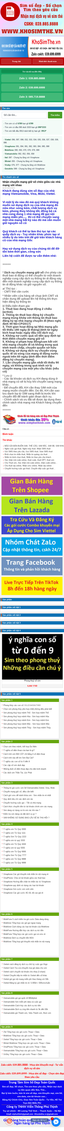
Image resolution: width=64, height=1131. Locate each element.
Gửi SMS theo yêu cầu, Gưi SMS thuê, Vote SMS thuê (29, 451)
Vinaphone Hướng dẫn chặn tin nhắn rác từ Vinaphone (27, 882)
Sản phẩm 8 (6, 993)
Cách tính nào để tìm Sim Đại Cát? (18, 758)
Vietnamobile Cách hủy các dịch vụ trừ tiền (22, 1005)
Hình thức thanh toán (48, 61)
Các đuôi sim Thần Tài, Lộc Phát (17, 773)
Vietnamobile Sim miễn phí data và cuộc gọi (22, 1002)
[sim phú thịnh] (32, 57)
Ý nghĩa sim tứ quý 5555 (14, 848)
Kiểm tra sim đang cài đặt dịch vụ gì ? (19, 814)
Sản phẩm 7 (6, 959)
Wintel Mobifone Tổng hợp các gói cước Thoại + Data (26, 1043)
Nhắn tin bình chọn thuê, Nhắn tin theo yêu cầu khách (28, 457)
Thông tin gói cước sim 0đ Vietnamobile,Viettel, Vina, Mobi (29, 788)
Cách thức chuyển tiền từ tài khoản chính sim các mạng (27, 806)
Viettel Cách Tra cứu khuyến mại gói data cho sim (25, 968)
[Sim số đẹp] (32, 34)
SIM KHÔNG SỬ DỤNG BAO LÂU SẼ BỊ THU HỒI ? (26, 818)
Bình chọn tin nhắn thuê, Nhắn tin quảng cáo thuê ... (27, 454)
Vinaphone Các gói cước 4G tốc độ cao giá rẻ (23, 893)
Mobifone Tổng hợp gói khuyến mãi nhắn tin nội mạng (26, 941)
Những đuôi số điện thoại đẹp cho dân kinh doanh (24, 769)
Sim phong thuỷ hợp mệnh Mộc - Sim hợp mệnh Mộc (26, 724)
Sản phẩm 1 (6, 700)
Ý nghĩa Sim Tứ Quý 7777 (14, 855)
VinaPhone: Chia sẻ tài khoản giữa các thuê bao (24, 878)
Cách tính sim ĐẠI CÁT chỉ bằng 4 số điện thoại (24, 754)
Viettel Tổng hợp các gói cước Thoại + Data (22, 1039)
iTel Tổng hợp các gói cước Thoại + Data (21, 1032)
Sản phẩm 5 (6, 869)
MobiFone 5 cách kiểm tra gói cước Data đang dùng (26, 919)
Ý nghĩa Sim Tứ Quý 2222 (14, 837)
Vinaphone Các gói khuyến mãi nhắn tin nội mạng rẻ (25, 874)
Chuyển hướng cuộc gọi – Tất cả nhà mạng (22, 803)
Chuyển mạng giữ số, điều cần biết (18, 791)
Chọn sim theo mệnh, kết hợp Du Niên (20, 746)
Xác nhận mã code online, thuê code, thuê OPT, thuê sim (29, 460)
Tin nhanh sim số (11, 177)
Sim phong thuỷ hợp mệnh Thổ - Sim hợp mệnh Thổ (26, 713)
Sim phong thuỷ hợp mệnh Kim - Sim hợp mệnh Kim (26, 720)
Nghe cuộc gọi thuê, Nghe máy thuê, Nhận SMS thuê (27, 449)
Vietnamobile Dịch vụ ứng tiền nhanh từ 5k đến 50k (25, 1009)
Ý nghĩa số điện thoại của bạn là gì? (19, 750)
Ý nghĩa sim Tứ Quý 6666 (14, 851)
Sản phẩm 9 (6, 1027)
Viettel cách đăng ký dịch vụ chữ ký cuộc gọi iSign (25, 964)
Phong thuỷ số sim (32, 681)
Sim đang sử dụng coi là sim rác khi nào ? (21, 810)
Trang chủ (16, 61)
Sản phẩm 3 (6, 783)
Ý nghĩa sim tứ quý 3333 (14, 840)
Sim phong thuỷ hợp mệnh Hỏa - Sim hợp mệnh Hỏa (26, 716)
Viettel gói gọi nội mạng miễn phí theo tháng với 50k (26, 979)
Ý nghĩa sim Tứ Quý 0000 (14, 829)
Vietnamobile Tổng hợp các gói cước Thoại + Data (25, 1050)
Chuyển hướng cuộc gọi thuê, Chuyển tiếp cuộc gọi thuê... (30, 468)
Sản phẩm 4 (6, 824)
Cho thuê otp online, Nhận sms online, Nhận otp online (28, 466)
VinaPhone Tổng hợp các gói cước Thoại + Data (24, 1047)
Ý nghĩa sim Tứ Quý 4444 (14, 844)
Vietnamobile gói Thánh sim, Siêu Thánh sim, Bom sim (27, 1013)
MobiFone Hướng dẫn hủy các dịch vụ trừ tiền (23, 930)
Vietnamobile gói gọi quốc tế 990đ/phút (20, 998)
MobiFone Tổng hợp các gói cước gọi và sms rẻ (24, 934)
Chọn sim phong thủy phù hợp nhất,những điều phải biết (27, 709)
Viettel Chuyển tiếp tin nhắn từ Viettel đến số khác (25, 975)
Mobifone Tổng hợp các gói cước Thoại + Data (23, 1036)
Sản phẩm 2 (6, 741)
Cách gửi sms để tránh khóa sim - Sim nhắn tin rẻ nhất (27, 795)
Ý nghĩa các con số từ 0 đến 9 (16, 761)
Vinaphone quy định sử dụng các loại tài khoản (23, 885)
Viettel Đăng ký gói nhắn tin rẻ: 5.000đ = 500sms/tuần (26, 983)
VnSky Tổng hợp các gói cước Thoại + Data (22, 1054)
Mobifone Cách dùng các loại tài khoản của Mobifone (26, 927)
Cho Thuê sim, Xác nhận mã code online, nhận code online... (31, 463)
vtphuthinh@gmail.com (22, 1114)
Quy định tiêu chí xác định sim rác (18, 799)
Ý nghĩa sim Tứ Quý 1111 (14, 833)
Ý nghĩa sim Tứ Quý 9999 (14, 863)
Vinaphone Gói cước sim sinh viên (18, 889)
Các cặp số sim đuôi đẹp (14, 765)
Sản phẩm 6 (6, 914)
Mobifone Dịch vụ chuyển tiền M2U (18, 938)
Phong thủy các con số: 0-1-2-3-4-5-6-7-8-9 (21, 705)
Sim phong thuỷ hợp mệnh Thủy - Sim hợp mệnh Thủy (27, 728)
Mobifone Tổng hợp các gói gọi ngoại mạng (22, 923)
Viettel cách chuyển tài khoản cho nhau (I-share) (24, 972)
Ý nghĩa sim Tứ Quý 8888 (14, 859)
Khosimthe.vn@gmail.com (46, 1114)
